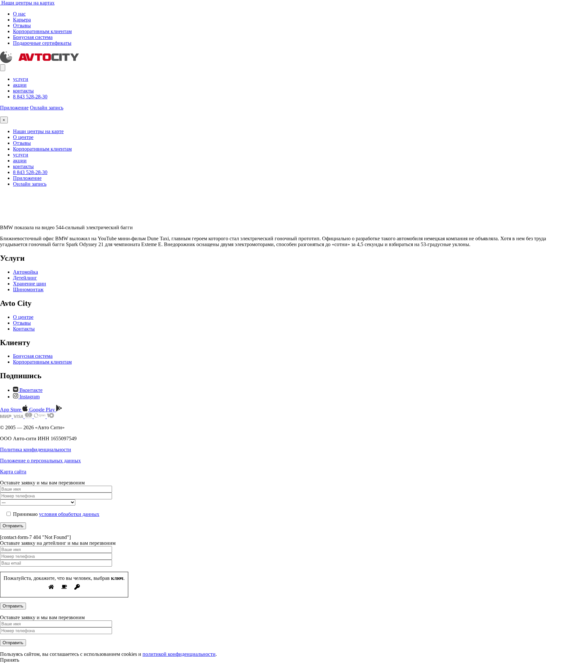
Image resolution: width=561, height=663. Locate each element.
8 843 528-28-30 (30, 96)
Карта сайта (13, 471)
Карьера (22, 19)
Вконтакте (30, 390)
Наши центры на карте (38, 131)
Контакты (24, 329)
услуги (20, 79)
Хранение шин (29, 283)
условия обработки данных (69, 514)
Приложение (14, 107)
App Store (11, 409)
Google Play (42, 409)
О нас (19, 14)
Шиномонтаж (28, 289)
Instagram (29, 396)
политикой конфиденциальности (179, 654)
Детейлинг (25, 278)
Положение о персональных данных (40, 460)
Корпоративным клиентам (42, 31)
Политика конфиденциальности (35, 449)
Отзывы (22, 25)
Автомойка (25, 272)
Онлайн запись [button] (46, 107)
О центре (23, 137)
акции (20, 85)
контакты (23, 91)
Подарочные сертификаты (42, 43)
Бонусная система (33, 37)
